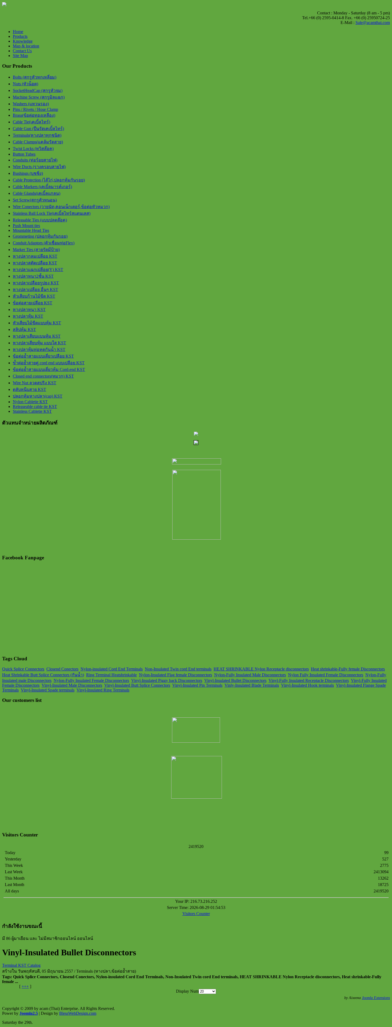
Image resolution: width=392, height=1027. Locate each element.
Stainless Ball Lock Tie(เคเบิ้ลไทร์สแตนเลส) (51, 213)
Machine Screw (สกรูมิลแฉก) (39, 97)
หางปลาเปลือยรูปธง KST (36, 283)
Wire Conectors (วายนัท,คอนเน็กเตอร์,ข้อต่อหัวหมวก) (61, 206)
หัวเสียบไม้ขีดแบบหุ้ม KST (37, 323)
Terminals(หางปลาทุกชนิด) (37, 135)
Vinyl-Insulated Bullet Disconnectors (235, 680)
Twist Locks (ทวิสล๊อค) (33, 148)
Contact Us (22, 50)
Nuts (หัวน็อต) (25, 84)
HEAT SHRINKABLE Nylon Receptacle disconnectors (261, 669)
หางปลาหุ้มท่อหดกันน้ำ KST (39, 349)
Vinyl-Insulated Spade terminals (47, 690)
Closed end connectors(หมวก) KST (43, 376)
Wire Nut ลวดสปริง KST (34, 383)
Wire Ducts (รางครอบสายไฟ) (39, 166)
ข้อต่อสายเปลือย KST (32, 303)
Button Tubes (24, 154)
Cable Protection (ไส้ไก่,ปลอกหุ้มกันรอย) (49, 180)
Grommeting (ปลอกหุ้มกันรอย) (40, 236)
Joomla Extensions (376, 998)
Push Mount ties (26, 225)
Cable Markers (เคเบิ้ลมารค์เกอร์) (42, 186)
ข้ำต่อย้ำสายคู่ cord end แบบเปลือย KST (49, 363)
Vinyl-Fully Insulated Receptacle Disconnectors (309, 680)
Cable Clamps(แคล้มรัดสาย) (38, 142)
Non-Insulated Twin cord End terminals (178, 669)
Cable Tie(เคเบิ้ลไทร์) (31, 122)
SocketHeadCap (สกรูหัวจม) (37, 90)
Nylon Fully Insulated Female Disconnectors (325, 675)
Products (20, 36)
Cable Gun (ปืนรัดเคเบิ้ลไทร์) (38, 128)
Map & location (26, 46)
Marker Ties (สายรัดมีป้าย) (36, 249)
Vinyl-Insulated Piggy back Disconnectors (166, 680)
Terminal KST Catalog (21, 965)
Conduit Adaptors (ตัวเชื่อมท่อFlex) (43, 243)
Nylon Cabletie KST (30, 401)
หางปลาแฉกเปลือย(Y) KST (38, 269)
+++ (25, 986)
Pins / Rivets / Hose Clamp (35, 109)
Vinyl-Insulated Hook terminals (307, 685)
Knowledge (23, 41)
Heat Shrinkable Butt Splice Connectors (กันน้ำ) (43, 675)
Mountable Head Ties (31, 230)
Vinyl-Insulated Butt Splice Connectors (137, 685)
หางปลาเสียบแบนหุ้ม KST (37, 336)
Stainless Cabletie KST (32, 411)
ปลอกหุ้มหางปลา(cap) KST (37, 396)
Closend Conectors (62, 669)
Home (18, 31)
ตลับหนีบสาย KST (29, 389)
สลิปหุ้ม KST (24, 329)
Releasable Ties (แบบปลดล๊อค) (40, 220)
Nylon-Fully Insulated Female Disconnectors (91, 680)
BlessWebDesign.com (77, 1013)
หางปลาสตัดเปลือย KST (35, 263)
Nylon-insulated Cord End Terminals (112, 669)
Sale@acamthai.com (372, 22)
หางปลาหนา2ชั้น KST (33, 276)
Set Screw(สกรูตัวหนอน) (35, 200)
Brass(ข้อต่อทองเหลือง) (34, 115)
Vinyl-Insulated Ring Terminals (103, 690)
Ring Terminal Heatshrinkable (111, 675)
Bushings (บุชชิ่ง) (28, 173)
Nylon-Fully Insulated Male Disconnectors (250, 675)
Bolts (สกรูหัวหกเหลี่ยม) (34, 77)
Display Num (187, 991)
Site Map (20, 55)
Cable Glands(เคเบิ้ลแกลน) (36, 193)
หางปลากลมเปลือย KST (35, 256)
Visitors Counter (196, 913)
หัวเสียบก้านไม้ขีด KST (34, 296)
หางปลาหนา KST (29, 309)
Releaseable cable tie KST (35, 406)
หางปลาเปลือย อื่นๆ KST (35, 289)
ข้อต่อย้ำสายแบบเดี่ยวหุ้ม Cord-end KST (49, 369)
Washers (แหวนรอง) (31, 104)
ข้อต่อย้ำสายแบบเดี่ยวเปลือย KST (43, 356)
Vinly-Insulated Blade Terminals (252, 685)
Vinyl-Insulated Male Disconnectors (72, 685)
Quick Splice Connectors (23, 669)
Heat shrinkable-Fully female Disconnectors (348, 669)
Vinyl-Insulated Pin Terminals (197, 685)
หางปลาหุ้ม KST (28, 316)
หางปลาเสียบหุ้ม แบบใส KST (39, 343)
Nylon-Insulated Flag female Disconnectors (175, 675)
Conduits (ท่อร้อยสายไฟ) (35, 160)
